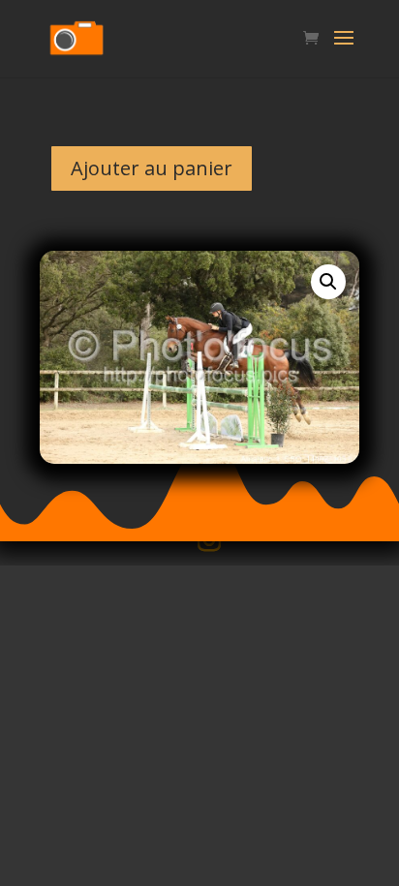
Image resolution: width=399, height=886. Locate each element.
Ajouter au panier (151, 168)
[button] (328, 281)
